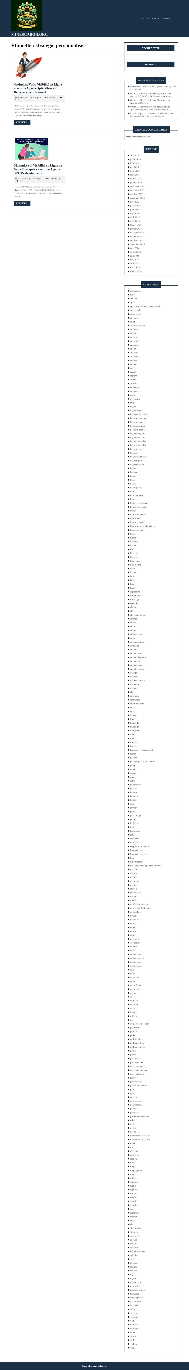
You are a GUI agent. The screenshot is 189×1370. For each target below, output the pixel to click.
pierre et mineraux (138, 1070)
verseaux (134, 1317)
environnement (137, 703)
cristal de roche (137, 669)
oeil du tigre (135, 966)
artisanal (134, 383)
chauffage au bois (138, 615)
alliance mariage (137, 325)
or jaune (134, 1004)
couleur (133, 649)
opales (133, 993)
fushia (133, 754)
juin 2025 (134, 209)
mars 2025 (135, 221)
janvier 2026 (136, 182)
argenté (133, 376)
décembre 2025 (137, 186)
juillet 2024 (135, 252)
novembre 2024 (137, 236)
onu (132, 970)
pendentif (134, 1027)
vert (132, 1321)
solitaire (134, 1247)
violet (133, 1340)
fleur (132, 734)
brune (133, 588)
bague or (134, 453)
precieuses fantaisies (139, 1116)
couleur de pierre (138, 657)
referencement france (140, 1135)
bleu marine (135, 565)
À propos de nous (150, 18)
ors (131, 1020)
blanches (134, 541)
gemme (133, 757)
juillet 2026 (135, 159)
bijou (132, 491)
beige (132, 476)
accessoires (135, 291)
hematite (134, 788)
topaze (133, 1278)
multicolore (135, 912)
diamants (134, 688)
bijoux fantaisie (137, 522)
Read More (23, 123)
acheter (133, 298)
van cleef (134, 1305)
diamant (134, 676)
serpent (133, 1216)
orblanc (133, 1016)
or (131, 997)
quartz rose (135, 1132)
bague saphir (136, 460)
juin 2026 (134, 163)
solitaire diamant (138, 1251)
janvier (133, 808)
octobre (133, 946)
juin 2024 (134, 256)
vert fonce (135, 1328)
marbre (133, 873)
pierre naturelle (137, 1074)
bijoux (133, 511)
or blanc (134, 1000)
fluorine (134, 742)
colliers (133, 638)
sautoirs (133, 1201)
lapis (132, 835)
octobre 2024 (136, 240)
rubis (132, 1178)
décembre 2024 (137, 232)
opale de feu (135, 985)
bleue (132, 568)
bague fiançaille (137, 433)
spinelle (133, 1255)
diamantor (135, 684)
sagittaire (134, 1182)
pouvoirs (134, 1112)
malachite (134, 869)
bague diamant (137, 422)
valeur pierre (136, 1301)
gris (132, 777)
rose (132, 1147)
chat (132, 611)
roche (132, 1143)
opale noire (135, 989)
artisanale (134, 387)
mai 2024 (134, 259)
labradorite (135, 831)
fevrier (133, 719)
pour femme (135, 1101)
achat (132, 295)
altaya (133, 333)
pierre (133, 1054)
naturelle (134, 919)
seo (131, 1209)
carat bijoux (135, 595)
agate (132, 302)
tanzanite (134, 1263)
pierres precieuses (138, 1085)
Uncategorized (137, 1297)
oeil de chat (135, 954)
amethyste (135, 345)
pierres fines (136, 1081)
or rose (133, 1008)
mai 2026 (134, 167)
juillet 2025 (135, 205)
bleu (132, 549)
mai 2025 (134, 213)
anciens (133, 360)
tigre (132, 1274)
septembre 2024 (137, 244)
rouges (133, 1174)
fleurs (133, 738)
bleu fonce (135, 561)
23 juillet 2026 (22, 178)
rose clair (134, 1151)
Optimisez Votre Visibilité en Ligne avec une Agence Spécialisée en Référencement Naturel (38, 88)
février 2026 (136, 178)
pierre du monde (137, 1066)
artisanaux (135, 391)
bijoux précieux (137, 530)
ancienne (134, 352)
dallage (133, 673)
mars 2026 (135, 175)
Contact (167, 18)
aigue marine (136, 314)
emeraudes (135, 700)
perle (132, 1035)
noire (132, 927)
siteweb (133, 1240)
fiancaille (134, 723)
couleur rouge (136, 665)
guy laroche (135, 784)
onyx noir (134, 977)
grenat (133, 773)
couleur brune (136, 653)
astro (132, 395)
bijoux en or (135, 518)
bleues (133, 572)
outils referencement (139, 1024)
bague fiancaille (137, 437)
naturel (133, 916)
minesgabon (37, 97)
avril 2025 (135, 217)
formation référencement (141, 750)
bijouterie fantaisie (138, 507)
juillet (133, 827)
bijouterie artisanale (139, 503)
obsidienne (135, 943)
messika (134, 900)
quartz (133, 1128)
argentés (134, 379)
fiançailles (135, 730)
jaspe (132, 811)
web (132, 1348)
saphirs (133, 1189)
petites (133, 1051)
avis (132, 403)
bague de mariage (138, 418)
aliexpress (135, 318)
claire (132, 626)
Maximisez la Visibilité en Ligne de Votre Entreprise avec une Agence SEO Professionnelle (38, 169)
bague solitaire (137, 464)
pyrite (133, 1124)
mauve (133, 896)
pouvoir (133, 1108)
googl (133, 765)
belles (133, 484)
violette (133, 1344)
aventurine (135, 399)
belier (133, 480)
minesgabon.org (29, 34)
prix (132, 1120)
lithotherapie (136, 862)
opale (132, 981)
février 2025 (136, 225)
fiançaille (134, 727)
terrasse (133, 1270)
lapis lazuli (135, 838)
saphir (133, 1186)
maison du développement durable (146, 865)
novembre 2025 (137, 190)
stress (132, 1259)
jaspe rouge (135, 815)
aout (132, 368)
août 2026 (134, 155)
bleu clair (134, 557)
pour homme (136, 1105)
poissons (134, 1097)
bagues (133, 468)
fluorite (133, 746)
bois (132, 576)
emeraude (134, 696)
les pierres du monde (139, 846)
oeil (132, 950)
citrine (133, 622)
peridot (133, 1031)
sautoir (133, 1197)
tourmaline (135, 1286)
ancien (133, 349)
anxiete (133, 364)
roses (132, 1162)
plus (132, 1089)
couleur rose (136, 661)
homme (133, 792)
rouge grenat (136, 1170)
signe (132, 1220)
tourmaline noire (137, 1290)
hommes (134, 796)
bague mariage (137, 449)
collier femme (136, 634)
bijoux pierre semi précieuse (143, 526)
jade (132, 804)
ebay (132, 692)
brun (132, 584)
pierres (133, 1078)
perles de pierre (137, 1043)
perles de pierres (137, 1047)
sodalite (133, 1243)
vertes (133, 1336)
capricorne (135, 592)
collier (133, 630)
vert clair (134, 1324)
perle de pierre (136, 1039)
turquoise (134, 1294)
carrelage (134, 599)
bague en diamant (138, 430)
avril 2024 (135, 263)
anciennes (134, 356)
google (133, 769)
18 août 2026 (22, 97)
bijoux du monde (138, 514)
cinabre (133, 619)
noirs (132, 935)
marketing (135, 881)
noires (133, 931)
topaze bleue (136, 1282)
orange (133, 1012)
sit (131, 1224)
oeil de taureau (137, 958)
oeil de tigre (135, 962)
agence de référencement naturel (145, 306)
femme (133, 715)
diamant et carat (137, 680)
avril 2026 (135, 171)
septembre (135, 1213)
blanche (133, 538)
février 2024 (136, 271)
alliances (134, 329)
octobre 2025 (136, 194)
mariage (134, 877)
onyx (132, 973)
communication (137, 642)
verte (132, 1332)
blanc (132, 534)
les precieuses (136, 850)
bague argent (136, 410)
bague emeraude (137, 426)
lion (132, 858)
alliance (133, 322)
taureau (133, 1267)
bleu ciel (134, 553)
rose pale (134, 1159)
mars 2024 (135, 267)
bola (132, 580)
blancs (133, 545)
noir (132, 923)
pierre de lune (136, 1062)
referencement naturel (140, 1139)
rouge (133, 1166)
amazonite (135, 341)
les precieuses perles (139, 854)
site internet (135, 1228)
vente (132, 1309)
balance (133, 472)
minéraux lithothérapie (140, 908)
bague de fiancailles (139, 414)
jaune (132, 819)
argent (133, 372)
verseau (133, 1313)
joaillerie (134, 823)
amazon (133, 337)
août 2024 (134, 248)
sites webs (135, 1236)
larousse (134, 842)
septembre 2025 (137, 198)
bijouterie (134, 499)
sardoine (134, 1193)
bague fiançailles (138, 445)
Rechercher (151, 48)
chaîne (133, 607)
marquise (134, 885)
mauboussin (135, 892)
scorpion (134, 1205)
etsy (132, 707)
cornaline (134, 646)
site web (134, 1232)
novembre (134, 939)
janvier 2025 (136, 229)
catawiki (134, 603)
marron (133, 889)
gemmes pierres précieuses (142, 761)
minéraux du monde (139, 904)
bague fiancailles (138, 441)
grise (132, 781)
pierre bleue (135, 1058)
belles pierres (136, 487)
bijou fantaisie (136, 495)
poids (132, 1093)
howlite (133, 800)
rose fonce (135, 1155)
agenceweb (135, 310)
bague (133, 406)
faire (132, 711)
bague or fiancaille (138, 457)
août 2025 (134, 202)
